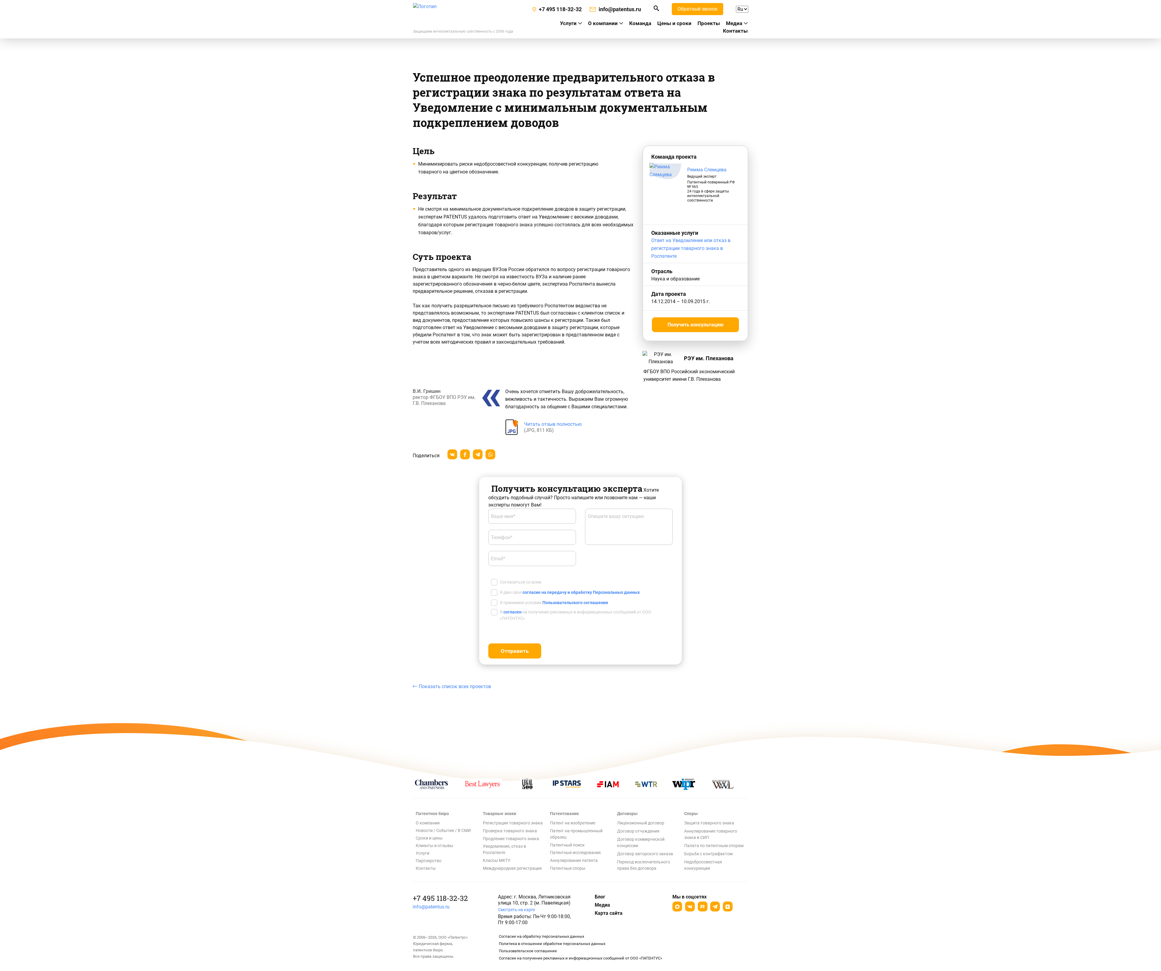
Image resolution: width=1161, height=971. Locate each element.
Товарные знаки (499, 813)
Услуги (422, 853)
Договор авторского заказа (645, 853)
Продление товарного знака (511, 838)
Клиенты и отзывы (434, 845)
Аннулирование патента (574, 860)
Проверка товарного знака (510, 830)
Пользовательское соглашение (528, 951)
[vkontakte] (452, 454)
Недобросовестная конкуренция (703, 865)
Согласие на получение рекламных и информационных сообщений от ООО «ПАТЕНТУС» (580, 958)
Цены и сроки (674, 23)
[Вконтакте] (690, 906)
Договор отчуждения (638, 831)
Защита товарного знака (709, 822)
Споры (691, 813)
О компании (603, 23)
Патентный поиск (567, 845)
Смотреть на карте (516, 909)
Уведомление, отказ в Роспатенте (504, 849)
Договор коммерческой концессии (641, 842)
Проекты (709, 23)
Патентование (564, 813)
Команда (640, 23)
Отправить (515, 651)
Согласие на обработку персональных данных (541, 936)
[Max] (677, 906)
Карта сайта (609, 913)
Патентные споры (567, 868)
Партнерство (428, 860)
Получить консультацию (696, 325)
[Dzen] (728, 906)
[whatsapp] (490, 454)
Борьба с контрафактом (708, 853)
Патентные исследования (575, 852)
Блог (600, 897)
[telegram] (478, 454)
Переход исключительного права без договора (643, 865)
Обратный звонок (698, 9)
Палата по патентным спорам (713, 845)
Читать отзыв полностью (553, 424)
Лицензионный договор (640, 822)
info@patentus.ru (431, 907)
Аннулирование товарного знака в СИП (710, 834)
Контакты (735, 31)
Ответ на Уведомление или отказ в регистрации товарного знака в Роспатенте (690, 248)
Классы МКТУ (496, 860)
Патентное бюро (432, 813)
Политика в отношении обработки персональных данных (552, 943)
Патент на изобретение (572, 822)
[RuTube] (702, 906)
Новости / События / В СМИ (443, 830)
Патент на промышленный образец (576, 834)
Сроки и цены (429, 838)
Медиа (734, 23)
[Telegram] (715, 906)
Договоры (627, 813)
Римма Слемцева (707, 170)
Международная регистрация (512, 868)
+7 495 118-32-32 (440, 898)
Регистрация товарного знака (513, 822)
